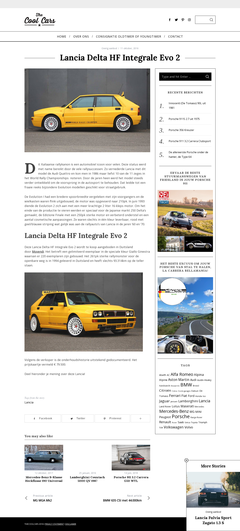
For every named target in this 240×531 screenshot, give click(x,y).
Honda (198, 396)
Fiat (184, 395)
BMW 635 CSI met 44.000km (122, 498)
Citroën (165, 390)
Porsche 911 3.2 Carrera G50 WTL (131, 479)
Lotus (176, 406)
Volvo (188, 427)
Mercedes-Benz (174, 411)
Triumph (202, 422)
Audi (193, 380)
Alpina (199, 374)
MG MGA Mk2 (43, 498)
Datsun (195, 390)
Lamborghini (188, 401)
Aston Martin (178, 379)
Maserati (187, 406)
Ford (191, 396)
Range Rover (196, 417)
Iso (204, 396)
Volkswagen (174, 427)
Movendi (38, 251)
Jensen (174, 401)
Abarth (162, 374)
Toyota (194, 422)
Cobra (174, 391)
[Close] (186, 460)
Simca (187, 422)
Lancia (28, 402)
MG (192, 411)
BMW (186, 385)
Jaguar (164, 401)
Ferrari (175, 395)
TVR (161, 427)
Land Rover (165, 406)
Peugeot (165, 417)
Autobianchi (164, 385)
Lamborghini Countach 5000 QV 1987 (87, 479)
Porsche (181, 416)
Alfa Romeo (182, 374)
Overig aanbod (109, 48)
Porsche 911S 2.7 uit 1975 (184, 119)
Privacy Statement (54, 524)
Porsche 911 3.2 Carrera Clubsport (190, 141)
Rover (174, 422)
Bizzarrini (175, 385)
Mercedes (199, 406)
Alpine (163, 380)
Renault (165, 422)
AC (168, 374)
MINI (198, 412)
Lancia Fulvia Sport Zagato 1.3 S (213, 520)
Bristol (196, 385)
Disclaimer (70, 524)
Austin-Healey (204, 380)
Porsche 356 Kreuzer (181, 130)
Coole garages (184, 391)
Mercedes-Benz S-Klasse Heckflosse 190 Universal (44, 479)
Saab (181, 422)
